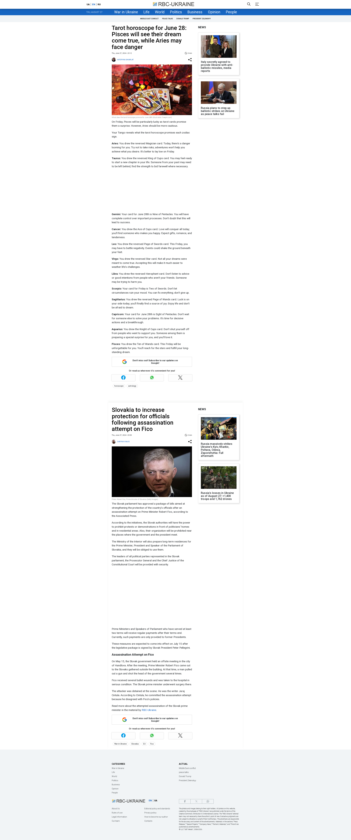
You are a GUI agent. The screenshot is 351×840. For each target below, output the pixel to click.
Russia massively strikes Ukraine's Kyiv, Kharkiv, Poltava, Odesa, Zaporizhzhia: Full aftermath (216, 449)
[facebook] (185, 801)
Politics (176, 12)
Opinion (214, 12)
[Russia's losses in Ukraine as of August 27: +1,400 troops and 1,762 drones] (219, 477)
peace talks (167, 19)
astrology (132, 386)
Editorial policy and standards (157, 808)
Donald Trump (182, 19)
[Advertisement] (151, 190)
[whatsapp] (208, 801)
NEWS (202, 27)
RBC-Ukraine (149, 710)
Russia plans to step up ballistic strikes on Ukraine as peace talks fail (217, 111)
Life (146, 12)
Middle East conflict (149, 19)
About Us (116, 808)
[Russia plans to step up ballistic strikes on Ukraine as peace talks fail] (219, 92)
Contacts (148, 821)
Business (194, 12)
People (231, 12)
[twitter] (196, 801)
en (93, 4)
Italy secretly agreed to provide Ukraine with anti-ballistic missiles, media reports (217, 66)
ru (99, 4)
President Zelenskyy (202, 19)
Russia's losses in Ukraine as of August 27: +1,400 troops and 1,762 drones (217, 495)
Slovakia (135, 744)
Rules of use (117, 813)
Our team (116, 821)
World (160, 12)
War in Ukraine (126, 12)
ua (88, 4)
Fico (152, 744)
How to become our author (156, 817)
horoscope (119, 386)
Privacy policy (150, 813)
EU (144, 744)
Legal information (119, 817)
